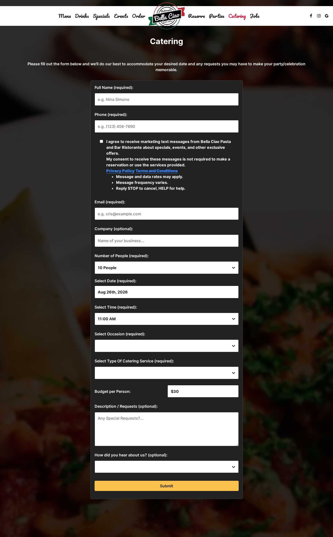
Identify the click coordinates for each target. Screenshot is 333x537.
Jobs (255, 15)
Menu (64, 15)
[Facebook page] (311, 16)
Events (121, 15)
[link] (166, 15)
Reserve (196, 15)
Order (138, 15)
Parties (217, 15)
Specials (101, 15)
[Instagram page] (319, 16)
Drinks (82, 15)
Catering (237, 15)
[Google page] (327, 16)
